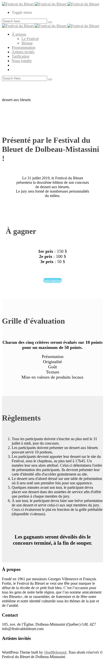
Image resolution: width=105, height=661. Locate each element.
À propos (19, 34)
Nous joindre (22, 61)
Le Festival (30, 39)
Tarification (20, 56)
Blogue (27, 43)
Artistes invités (23, 52)
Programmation (23, 47)
